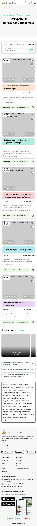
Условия (18, 466)
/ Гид (10, 79)
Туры (3, 463)
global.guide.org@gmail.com (13, 486)
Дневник (4, 471)
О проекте (19, 460)
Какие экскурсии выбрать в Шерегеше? (16, 369)
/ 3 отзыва (29, 296)
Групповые (20, 44)
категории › (20, 330)
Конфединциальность (23, 468)
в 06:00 (9, 161)
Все (11, 44)
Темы (5, 44)
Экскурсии (11, 15)
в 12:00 (9, 322)
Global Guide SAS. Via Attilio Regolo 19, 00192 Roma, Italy (18, 480)
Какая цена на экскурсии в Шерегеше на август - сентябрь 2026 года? (16, 375)
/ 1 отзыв (30, 134)
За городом (31, 44)
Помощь (18, 463)
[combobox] (16, 50)
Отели (3, 468)
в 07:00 (9, 107)
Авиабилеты (5, 466)
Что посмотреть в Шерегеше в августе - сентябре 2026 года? (16, 363)
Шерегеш (27, 15)
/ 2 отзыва (29, 79)
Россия (19, 15)
